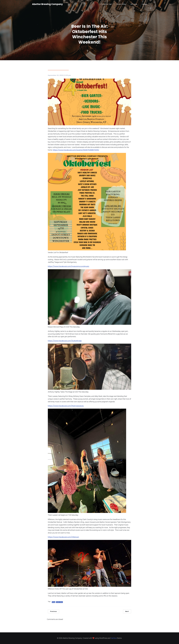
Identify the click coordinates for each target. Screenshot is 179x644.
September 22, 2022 (55, 75)
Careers (144, 4)
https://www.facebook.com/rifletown (63, 537)
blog (53, 602)
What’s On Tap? (107, 4)
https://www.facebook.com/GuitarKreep (65, 341)
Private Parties (121, 4)
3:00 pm (68, 75)
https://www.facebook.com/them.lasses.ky (66, 406)
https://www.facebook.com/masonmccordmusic (68, 266)
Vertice (114, 638)
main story (59, 602)
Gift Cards (134, 4)
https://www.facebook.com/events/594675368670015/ (76, 150)
